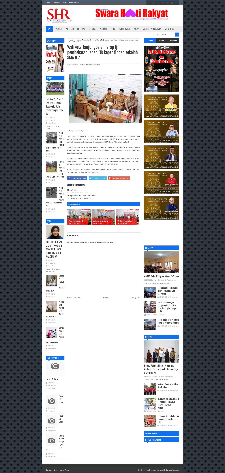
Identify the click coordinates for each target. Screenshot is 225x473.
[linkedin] (172, 2)
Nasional (58, 28)
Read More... (51, 123)
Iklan (64, 3)
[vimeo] (158, 2)
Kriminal (103, 28)
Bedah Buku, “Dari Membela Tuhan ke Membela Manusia (168, 321)
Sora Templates (151, 470)
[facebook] (148, 2)
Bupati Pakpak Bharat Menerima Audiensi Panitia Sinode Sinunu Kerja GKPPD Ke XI (161, 369)
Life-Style (92, 28)
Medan (136, 28)
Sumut (113, 28)
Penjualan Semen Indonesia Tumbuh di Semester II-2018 (168, 419)
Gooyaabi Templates (172, 470)
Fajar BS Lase (52, 379)
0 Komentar (52, 120)
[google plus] (177, 2)
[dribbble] (167, 2)
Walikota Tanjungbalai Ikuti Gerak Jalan (168, 386)
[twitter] (153, 2)
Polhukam (70, 28)
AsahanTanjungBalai (94, 64)
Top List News (74, 3)
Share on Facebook (79, 178)
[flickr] (163, 2)
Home (49, 3)
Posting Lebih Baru (73, 298)
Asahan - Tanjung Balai (152, 28)
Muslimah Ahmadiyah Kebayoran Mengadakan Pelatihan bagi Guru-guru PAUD (167, 307)
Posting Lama (135, 298)
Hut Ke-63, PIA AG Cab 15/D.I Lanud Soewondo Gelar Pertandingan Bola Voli (54, 106)
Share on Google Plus (121, 178)
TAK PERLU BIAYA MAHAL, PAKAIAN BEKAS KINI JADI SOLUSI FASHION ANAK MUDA (54, 249)
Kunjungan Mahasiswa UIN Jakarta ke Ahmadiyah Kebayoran (168, 290)
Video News (169, 28)
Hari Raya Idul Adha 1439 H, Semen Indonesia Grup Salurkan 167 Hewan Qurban (168, 403)
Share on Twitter (99, 178)
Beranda (105, 298)
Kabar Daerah (124, 28)
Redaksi (57, 3)
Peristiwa (81, 28)
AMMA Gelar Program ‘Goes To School (161, 276)
